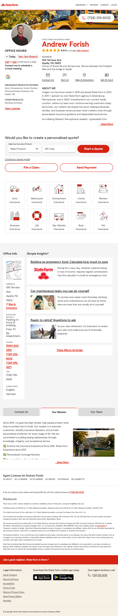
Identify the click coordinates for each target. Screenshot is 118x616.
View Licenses (12, 108)
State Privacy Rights (12, 596)
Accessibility (8, 584)
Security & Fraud (10, 579)
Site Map (7, 601)
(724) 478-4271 (12, 364)
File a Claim (31, 167)
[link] (10, 4)
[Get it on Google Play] (63, 577)
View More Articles (70, 350)
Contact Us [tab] (21, 412)
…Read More (106, 124)
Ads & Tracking (10, 575)
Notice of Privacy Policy (13, 592)
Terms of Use (9, 588)
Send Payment (86, 167)
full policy (101, 526)
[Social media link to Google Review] (8, 77)
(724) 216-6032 (12, 356)
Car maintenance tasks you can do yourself (60, 291)
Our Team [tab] (96, 412)
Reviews (94, 5)
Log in (114, 5)
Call (7, 62)
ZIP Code (49, 149)
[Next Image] (109, 442)
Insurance (81, 5)
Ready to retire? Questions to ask (53, 320)
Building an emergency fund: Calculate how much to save (69, 261)
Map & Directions (11, 306)
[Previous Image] (78, 442)
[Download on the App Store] (42, 577)
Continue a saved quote (17, 159)
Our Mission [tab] (59, 412)
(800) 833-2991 (12, 347)
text (14, 62)
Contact (104, 5)
